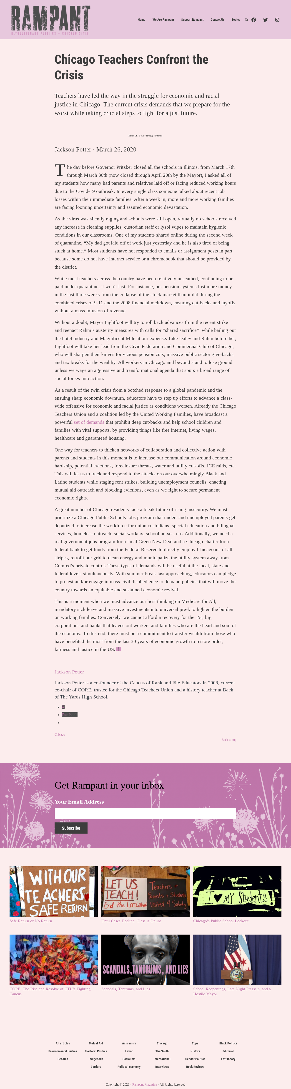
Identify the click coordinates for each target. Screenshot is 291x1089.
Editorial (228, 1051)
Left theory (228, 1059)
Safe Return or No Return (31, 921)
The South (162, 1051)
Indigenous (96, 1059)
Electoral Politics (96, 1051)
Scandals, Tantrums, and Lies (125, 989)
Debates (63, 1059)
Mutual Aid (96, 1043)
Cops (195, 1043)
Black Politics (228, 1043)
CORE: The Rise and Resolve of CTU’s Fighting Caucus (50, 991)
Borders (96, 1067)
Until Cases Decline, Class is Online (131, 921)
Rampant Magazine (144, 1084)
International (162, 1059)
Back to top (229, 739)
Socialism (129, 1059)
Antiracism (129, 1043)
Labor (129, 1051)
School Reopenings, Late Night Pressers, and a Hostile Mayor (232, 991)
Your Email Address (79, 802)
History (195, 1051)
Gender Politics (195, 1059)
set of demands (89, 422)
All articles (63, 1043)
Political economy (129, 1067)
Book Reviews (195, 1067)
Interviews (162, 1067)
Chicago (60, 734)
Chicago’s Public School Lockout (220, 921)
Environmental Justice (62, 1051)
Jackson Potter (73, 149)
